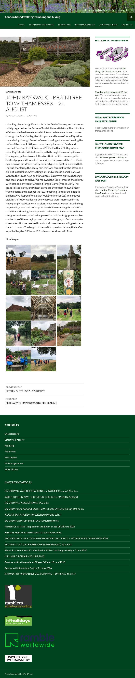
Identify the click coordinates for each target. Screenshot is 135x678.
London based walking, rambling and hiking (32, 17)
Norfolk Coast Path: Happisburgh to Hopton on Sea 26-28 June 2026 (40, 526)
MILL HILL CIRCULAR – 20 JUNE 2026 (24, 556)
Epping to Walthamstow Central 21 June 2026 (28, 568)
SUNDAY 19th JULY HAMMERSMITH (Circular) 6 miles (33, 532)
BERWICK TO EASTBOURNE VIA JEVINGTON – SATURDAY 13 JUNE (40, 574)
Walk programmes (14, 463)
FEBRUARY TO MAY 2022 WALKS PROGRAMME (31, 401)
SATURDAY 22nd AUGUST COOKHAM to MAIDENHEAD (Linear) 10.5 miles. (44, 508)
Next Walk (10, 451)
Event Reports (12, 433)
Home (22, 25)
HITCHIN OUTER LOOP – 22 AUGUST (25, 389)
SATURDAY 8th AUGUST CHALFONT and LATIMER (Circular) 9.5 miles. (41, 491)
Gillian (33, 115)
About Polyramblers (85, 25)
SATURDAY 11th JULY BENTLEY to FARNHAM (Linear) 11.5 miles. (38, 544)
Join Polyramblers (108, 25)
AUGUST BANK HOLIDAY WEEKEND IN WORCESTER (33, 514)
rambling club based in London (110, 70)
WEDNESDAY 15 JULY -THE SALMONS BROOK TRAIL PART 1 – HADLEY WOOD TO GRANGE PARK (56, 538)
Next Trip (9, 445)
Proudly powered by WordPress (18, 674)
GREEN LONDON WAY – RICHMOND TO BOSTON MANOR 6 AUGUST (41, 496)
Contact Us (127, 25)
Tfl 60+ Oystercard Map (112, 157)
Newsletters (64, 25)
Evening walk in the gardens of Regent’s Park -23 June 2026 (35, 562)
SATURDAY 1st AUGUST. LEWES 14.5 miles (27, 502)
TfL (102, 127)
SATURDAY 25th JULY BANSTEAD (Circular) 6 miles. (32, 520)
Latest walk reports (14, 439)
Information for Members (41, 25)
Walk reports (13, 92)
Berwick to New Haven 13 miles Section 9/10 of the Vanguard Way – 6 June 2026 (46, 550)
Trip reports (11, 457)
